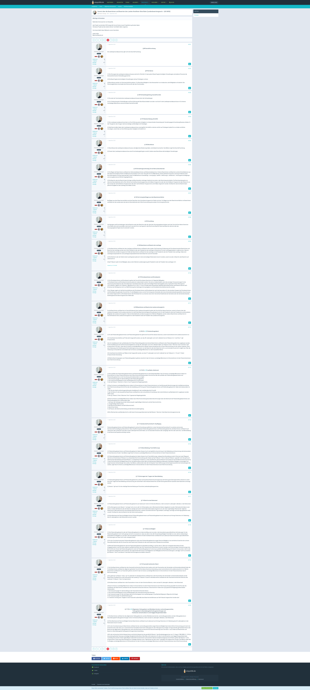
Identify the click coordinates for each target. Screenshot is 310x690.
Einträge (94, 64)
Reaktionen (95, 59)
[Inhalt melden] (189, 64)
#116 (189, 472)
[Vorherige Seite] (94, 40)
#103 (189, 92)
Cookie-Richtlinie (180, 679)
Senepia (196, 15)
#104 (189, 116)
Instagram (96, 673)
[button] (96, 658)
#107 (189, 193)
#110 (189, 273)
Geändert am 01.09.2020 (112, 265)
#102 (189, 68)
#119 (189, 560)
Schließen (216, 688)
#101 (189, 44)
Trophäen (95, 60)
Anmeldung (214, 2)
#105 (189, 140)
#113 (189, 367)
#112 (189, 327)
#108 (189, 217)
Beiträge (94, 62)
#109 (189, 241)
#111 (189, 303)
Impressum (201, 679)
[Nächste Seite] (116, 40)
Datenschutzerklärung (191, 679)
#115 (189, 444)
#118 (189, 525)
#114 (189, 420)
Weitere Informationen (207, 688)
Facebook (96, 667)
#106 (189, 164)
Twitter (95, 670)
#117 (189, 496)
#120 (189, 605)
